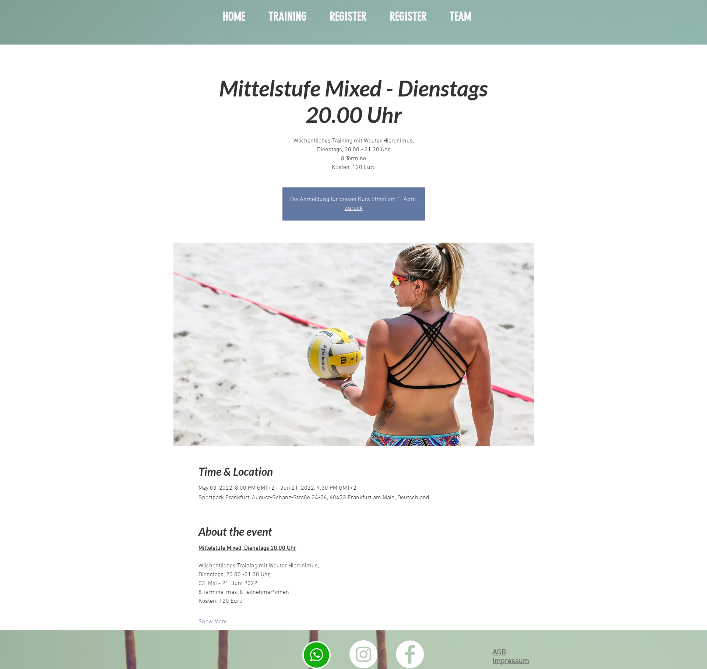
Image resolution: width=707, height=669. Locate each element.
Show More (212, 622)
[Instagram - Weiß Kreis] (363, 654)
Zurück (354, 208)
